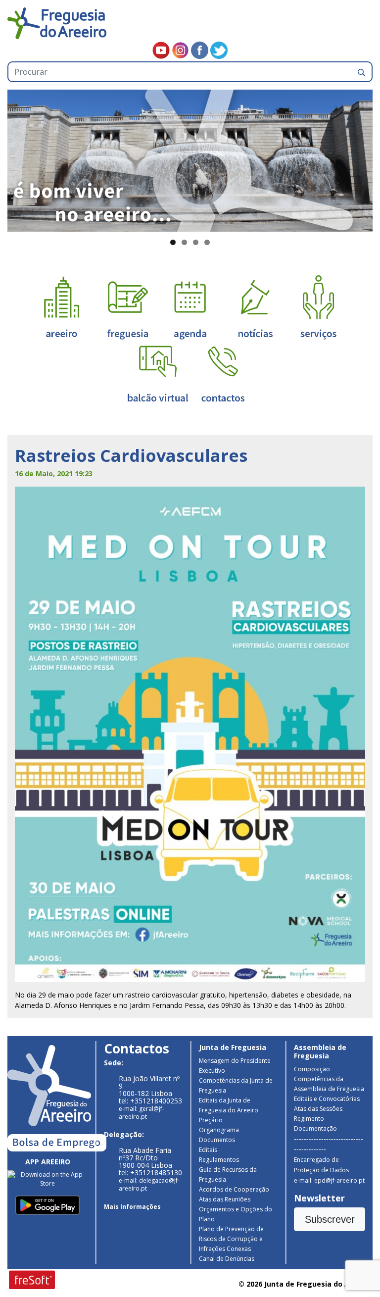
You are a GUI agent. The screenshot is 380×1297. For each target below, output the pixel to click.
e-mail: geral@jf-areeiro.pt (141, 1112)
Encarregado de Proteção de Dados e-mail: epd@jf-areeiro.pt (329, 1170)
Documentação (315, 1128)
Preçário (211, 1120)
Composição (312, 1069)
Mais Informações (132, 1206)
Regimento (309, 1118)
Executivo (212, 1070)
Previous (19, 158)
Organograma (219, 1130)
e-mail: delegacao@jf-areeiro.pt (149, 1184)
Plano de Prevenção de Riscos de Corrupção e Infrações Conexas (231, 1239)
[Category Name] (190, 306)
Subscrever (330, 1219)
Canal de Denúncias (226, 1258)
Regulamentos (219, 1159)
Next (360, 158)
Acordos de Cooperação (234, 1189)
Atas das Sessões (318, 1108)
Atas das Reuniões (224, 1199)
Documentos (217, 1140)
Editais (208, 1150)
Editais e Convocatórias (327, 1099)
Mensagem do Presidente (235, 1060)
